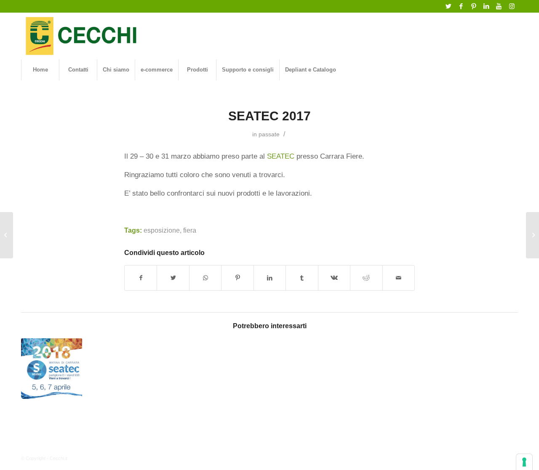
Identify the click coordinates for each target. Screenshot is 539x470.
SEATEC (280, 156)
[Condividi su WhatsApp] (205, 278)
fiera (189, 230)
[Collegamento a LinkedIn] (486, 6)
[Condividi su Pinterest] (237, 278)
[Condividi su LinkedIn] (270, 278)
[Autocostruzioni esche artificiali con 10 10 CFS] (532, 235)
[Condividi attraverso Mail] (399, 278)
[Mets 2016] (6, 235)
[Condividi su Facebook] (141, 278)
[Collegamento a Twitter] (448, 6)
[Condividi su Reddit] (366, 278)
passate (269, 134)
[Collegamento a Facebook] (461, 6)
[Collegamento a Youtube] (499, 6)
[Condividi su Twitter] (173, 278)
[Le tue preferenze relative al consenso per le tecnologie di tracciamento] (524, 462)
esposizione (162, 230)
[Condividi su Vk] (334, 278)
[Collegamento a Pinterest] (473, 6)
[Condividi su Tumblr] (302, 278)
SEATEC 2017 (269, 116)
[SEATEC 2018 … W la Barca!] (51, 368)
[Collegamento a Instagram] (511, 6)
